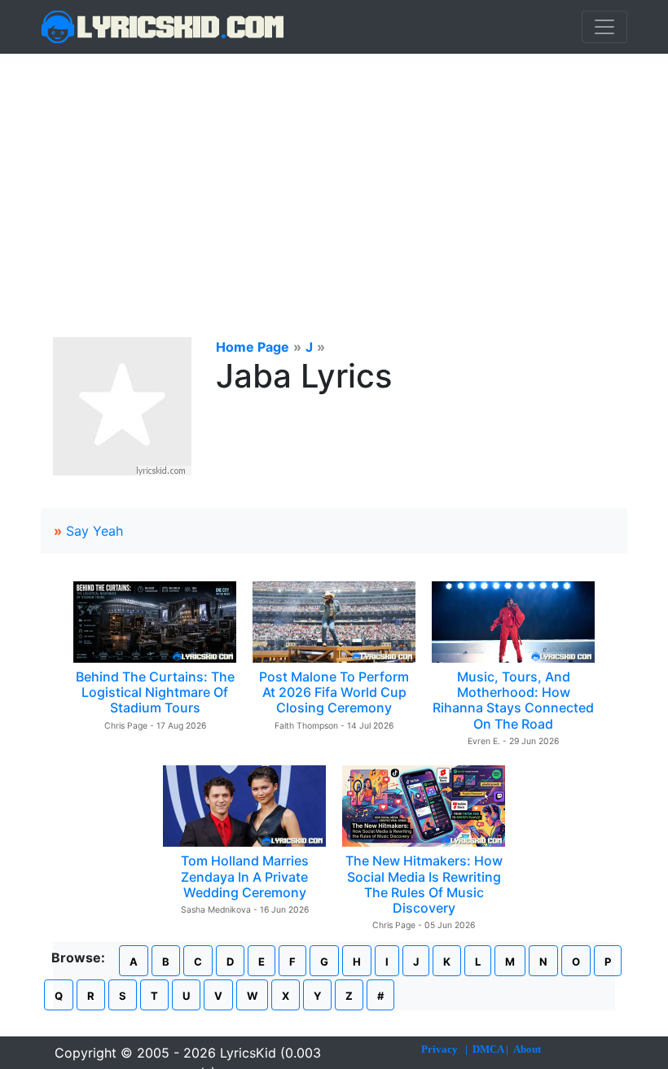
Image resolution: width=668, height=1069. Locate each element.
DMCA (487, 1049)
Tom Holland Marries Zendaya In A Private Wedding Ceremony (245, 876)
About (527, 1049)
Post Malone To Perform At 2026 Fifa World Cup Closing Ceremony (334, 692)
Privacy (439, 1049)
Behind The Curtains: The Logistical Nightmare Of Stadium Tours (155, 692)
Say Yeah (94, 531)
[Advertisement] (334, 176)
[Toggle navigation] (604, 27)
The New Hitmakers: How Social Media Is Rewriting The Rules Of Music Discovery (424, 884)
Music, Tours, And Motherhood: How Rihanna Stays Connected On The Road (513, 700)
